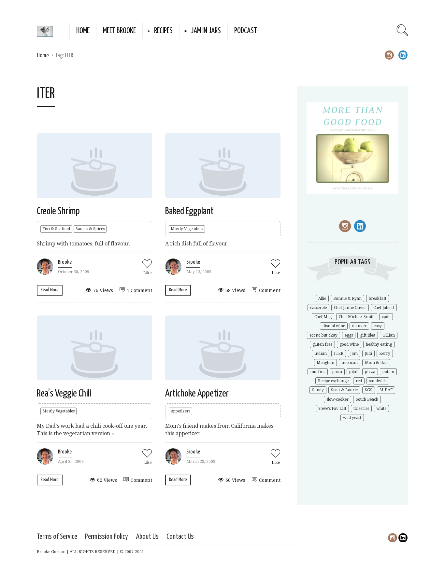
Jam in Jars (206, 31)
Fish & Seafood (56, 229)
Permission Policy (106, 536)
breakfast (377, 298)
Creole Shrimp (58, 211)
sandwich (378, 381)
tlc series (361, 408)
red (359, 381)
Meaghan (325, 362)
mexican (349, 362)
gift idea (367, 335)
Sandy (318, 390)
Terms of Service (57, 536)
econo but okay (323, 335)
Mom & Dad (376, 362)
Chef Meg (323, 316)
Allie (322, 298)
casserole (318, 307)
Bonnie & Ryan (347, 298)
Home (83, 31)
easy (378, 326)
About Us (147, 536)
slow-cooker (337, 399)
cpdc (386, 316)
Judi (368, 353)
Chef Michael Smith (357, 316)
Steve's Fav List (332, 408)
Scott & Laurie (344, 390)
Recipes (163, 31)
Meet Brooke (119, 31)
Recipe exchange (333, 381)
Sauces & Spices (90, 229)
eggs (349, 335)
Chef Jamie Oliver (350, 307)
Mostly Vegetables (187, 229)
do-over (359, 326)
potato (388, 371)
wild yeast (352, 417)
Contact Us (180, 536)
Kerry (384, 353)
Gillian (388, 335)
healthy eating (379, 344)
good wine (349, 344)
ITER (338, 353)
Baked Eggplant (189, 211)
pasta (337, 371)
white (381, 408)
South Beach (367, 399)
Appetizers (180, 411)
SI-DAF (386, 390)
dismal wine (334, 326)
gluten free (322, 344)
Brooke (65, 262)
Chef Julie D (383, 307)
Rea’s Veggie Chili (64, 393)
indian (320, 353)
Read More (50, 289)
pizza (370, 371)
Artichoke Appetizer (197, 393)
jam (354, 353)
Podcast (245, 31)
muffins (317, 371)
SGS (368, 390)
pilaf (353, 371)
